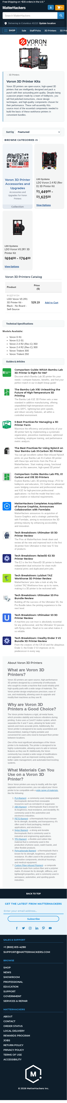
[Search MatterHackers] (60, 15)
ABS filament (21, 807)
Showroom (11, 977)
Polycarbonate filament (25, 851)
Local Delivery (14, 1030)
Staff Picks (35, 30)
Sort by (10, 132)
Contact (9, 1021)
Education (10, 986)
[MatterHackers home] (14, 8)
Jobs (6, 1040)
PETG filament (21, 818)
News (7, 972)
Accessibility (12, 1059)
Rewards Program (16, 1035)
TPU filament (21, 839)
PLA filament (20, 798)
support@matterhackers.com (26, 952)
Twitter (23, 928)
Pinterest (43, 928)
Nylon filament (21, 830)
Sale (24, 30)
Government (12, 996)
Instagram (30, 928)
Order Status (13, 1026)
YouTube (50, 928)
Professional (13, 981)
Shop (7, 967)
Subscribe (33, 919)
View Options (43, 205)
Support (9, 991)
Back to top (33, 893)
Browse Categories (19, 140)
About (7, 1016)
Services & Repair (15, 1001)
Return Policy (13, 1045)
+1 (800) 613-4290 (14, 947)
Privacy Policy (13, 1049)
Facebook (17, 928)
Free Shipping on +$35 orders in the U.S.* (24, 2)
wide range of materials (47, 790)
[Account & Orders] (51, 7)
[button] (33, 23)
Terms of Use (12, 1054)
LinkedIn (37, 928)
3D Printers (50, 30)
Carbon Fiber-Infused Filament (29, 865)
